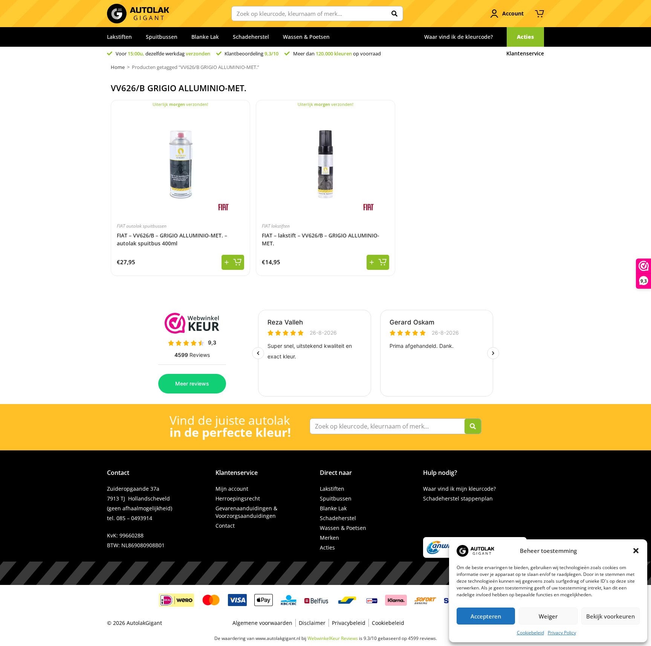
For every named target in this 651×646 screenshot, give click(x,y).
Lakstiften (119, 36)
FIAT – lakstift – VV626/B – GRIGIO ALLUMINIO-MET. (320, 239)
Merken (329, 537)
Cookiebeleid (530, 632)
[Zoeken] (394, 13)
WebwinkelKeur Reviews (332, 638)
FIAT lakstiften (276, 226)
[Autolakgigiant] (138, 13)
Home (118, 67)
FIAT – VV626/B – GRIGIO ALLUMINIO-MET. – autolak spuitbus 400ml (172, 239)
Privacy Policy (562, 632)
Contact (225, 525)
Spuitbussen (161, 36)
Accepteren (486, 616)
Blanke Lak (205, 36)
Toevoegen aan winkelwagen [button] (233, 262)
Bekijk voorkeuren (610, 616)
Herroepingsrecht (237, 498)
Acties (327, 547)
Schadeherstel (251, 36)
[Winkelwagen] (539, 13)
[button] (636, 550)
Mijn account (231, 488)
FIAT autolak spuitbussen (142, 226)
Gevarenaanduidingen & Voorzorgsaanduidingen (246, 512)
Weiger (548, 616)
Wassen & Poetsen (306, 36)
